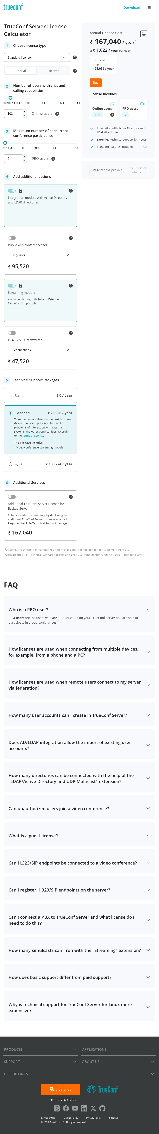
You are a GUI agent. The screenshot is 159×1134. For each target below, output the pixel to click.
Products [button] (13, 1049)
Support (12, 1061)
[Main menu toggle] (149, 7)
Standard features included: (115, 147)
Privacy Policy (93, 1117)
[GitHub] (102, 1109)
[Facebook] (66, 1109)
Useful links (16, 1073)
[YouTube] (75, 1109)
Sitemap (113, 1117)
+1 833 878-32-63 (61, 1100)
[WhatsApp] (57, 1109)
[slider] (10, 98)
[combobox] (37, 57)
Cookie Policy (71, 1117)
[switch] (11, 190)
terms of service (32, 435)
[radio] (16, 395)
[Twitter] (93, 1109)
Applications (94, 1049)
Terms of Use (48, 1117)
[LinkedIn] (84, 1109)
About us (90, 1061)
